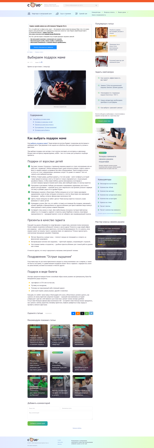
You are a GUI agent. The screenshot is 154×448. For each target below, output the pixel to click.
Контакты (60, 444)
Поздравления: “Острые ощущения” (46, 127)
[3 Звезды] (48, 313)
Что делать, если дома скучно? (81, 368)
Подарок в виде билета (42, 130)
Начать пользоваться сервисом (43, 47)
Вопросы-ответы (109, 12)
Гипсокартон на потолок (108, 184)
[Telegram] (91, 313)
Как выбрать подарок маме (41, 119)
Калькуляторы (96, 12)
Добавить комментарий (37, 423)
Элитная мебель (77, 428)
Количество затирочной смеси (110, 195)
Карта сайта (60, 442)
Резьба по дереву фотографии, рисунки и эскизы (117, 31)
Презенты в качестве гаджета (44, 124)
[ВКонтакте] (73, 313)
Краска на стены (106, 202)
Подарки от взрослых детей (43, 122)
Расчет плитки (105, 206)
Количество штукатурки (108, 199)
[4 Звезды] (49, 313)
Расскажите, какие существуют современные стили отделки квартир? (59, 339)
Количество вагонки (107, 191)
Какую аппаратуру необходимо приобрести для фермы (111, 101)
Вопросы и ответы (35, 327)
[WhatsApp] (87, 313)
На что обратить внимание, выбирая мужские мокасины (59, 366)
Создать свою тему (104, 121)
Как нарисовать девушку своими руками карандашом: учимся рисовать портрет (110, 253)
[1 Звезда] (46, 313)
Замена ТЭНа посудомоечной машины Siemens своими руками (112, 86)
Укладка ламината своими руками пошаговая (107, 159)
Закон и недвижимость (99, 15)
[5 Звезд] (51, 313)
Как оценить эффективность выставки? (110, 79)
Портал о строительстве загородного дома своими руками (51, 5)
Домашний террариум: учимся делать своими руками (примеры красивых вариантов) (109, 240)
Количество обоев (106, 187)
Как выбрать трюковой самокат (112, 108)
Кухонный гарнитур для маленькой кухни (117, 61)
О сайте (59, 440)
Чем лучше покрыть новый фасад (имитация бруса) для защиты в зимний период (37, 339)
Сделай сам (103, 152)
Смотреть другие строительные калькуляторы (109, 213)
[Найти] (97, 5)
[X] (82, 313)
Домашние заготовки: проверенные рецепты (109, 229)
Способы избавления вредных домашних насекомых (79, 339)
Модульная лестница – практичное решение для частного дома (36, 365)
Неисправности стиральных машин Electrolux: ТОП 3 (110, 94)
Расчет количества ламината (110, 210)
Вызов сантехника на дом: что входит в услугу (60, 392)
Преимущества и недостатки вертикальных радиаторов (115, 47)
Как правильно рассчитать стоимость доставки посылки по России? (37, 390)
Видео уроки (122, 12)
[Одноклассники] (78, 313)
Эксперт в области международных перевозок (82, 392)
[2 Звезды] (47, 313)
